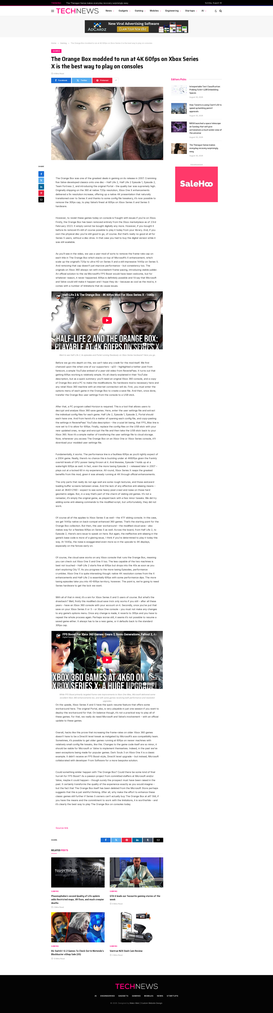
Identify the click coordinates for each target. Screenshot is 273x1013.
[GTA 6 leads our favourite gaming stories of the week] (136, 872)
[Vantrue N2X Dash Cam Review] (136, 927)
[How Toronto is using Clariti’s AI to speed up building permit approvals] (179, 108)
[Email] (41, 199)
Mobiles (154, 10)
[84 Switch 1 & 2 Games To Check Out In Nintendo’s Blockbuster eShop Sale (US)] (78, 927)
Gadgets (123, 10)
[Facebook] (41, 174)
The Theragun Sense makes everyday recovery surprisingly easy (97, 3)
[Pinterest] (41, 193)
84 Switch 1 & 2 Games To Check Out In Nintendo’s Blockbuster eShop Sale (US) (77, 952)
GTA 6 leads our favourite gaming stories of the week (135, 897)
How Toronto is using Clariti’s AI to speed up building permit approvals (205, 108)
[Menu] (52, 11)
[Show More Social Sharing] (116, 80)
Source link (62, 828)
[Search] (220, 11)
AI (202, 10)
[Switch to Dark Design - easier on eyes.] (216, 11)
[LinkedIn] (41, 187)
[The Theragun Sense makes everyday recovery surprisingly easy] (179, 148)
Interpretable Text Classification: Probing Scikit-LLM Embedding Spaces (205, 90)
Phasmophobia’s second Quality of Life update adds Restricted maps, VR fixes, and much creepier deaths (77, 899)
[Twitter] (41, 180)
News (109, 10)
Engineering (172, 10)
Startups (190, 10)
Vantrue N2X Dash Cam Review (126, 951)
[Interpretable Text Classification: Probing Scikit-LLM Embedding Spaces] (179, 90)
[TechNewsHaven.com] (77, 11)
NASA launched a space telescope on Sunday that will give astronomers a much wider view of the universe (205, 128)
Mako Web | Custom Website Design (146, 1003)
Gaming (139, 10)
